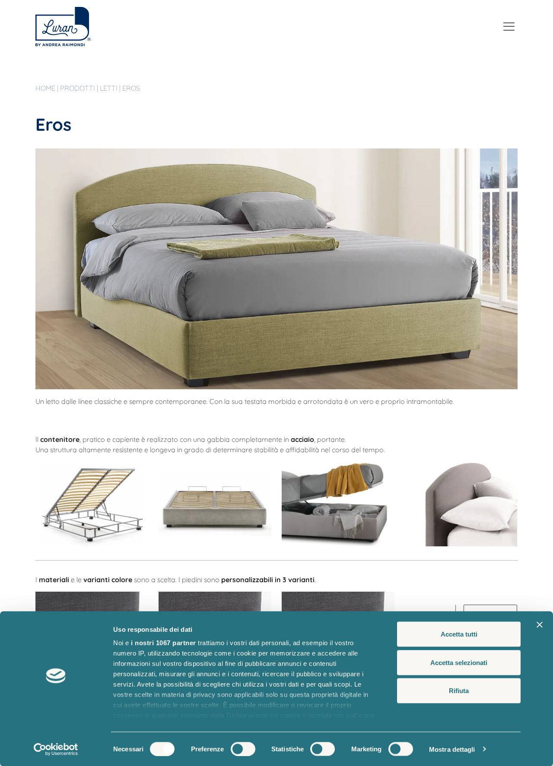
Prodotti (78, 88)
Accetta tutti (459, 634)
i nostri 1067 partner (163, 642)
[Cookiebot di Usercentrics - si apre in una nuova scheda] (56, 749)
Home (46, 88)
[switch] (243, 749)
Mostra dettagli (452, 749)
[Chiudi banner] (540, 625)
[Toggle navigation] (509, 26)
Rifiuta (459, 690)
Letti (109, 88)
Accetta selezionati (458, 662)
